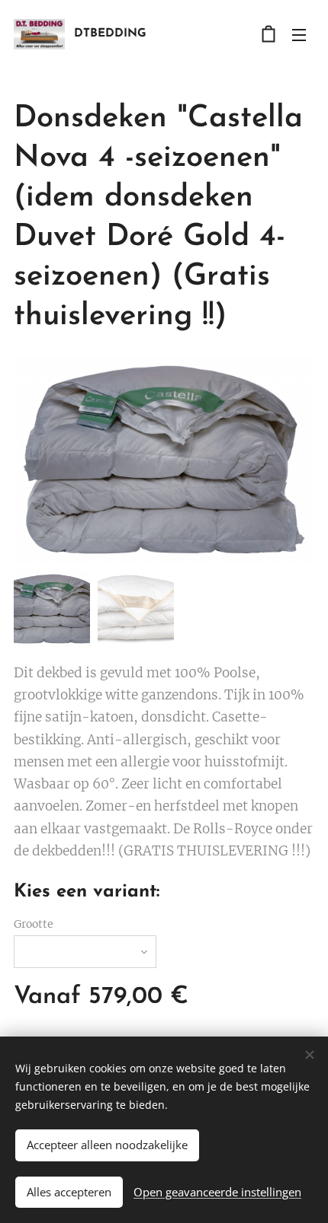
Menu (299, 34)
